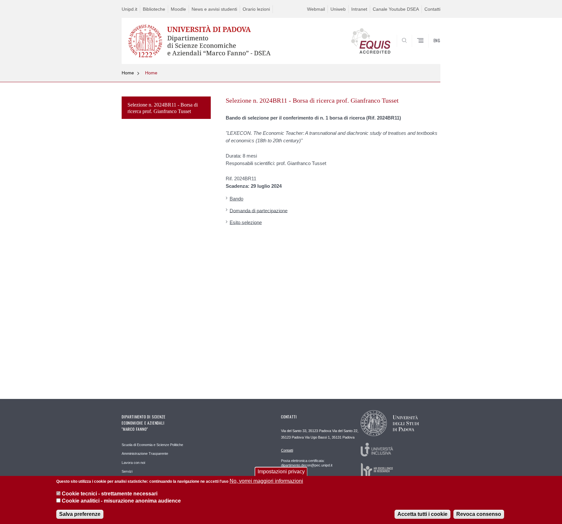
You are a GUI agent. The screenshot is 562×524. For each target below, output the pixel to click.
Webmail (316, 9)
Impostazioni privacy (281, 471)
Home (128, 72)
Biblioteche (154, 9)
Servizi (127, 471)
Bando (236, 198)
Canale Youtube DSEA (396, 9)
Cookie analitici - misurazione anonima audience (121, 501)
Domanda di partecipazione (259, 210)
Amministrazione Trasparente (145, 453)
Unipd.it (129, 9)
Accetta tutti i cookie (422, 514)
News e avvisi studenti (214, 9)
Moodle (178, 9)
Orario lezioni (256, 9)
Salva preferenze (79, 514)
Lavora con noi (133, 463)
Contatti (432, 9)
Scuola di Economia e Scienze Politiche (152, 445)
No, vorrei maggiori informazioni (266, 481)
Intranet (359, 9)
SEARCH (429, 48)
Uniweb (338, 9)
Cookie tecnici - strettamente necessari (109, 493)
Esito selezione (246, 222)
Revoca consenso (478, 514)
